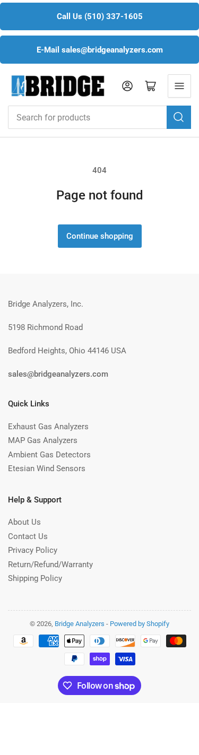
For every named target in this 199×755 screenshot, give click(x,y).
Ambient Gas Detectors (49, 454)
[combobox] (99, 117)
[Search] (179, 117)
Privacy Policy (32, 550)
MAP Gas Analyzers (42, 440)
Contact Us (28, 536)
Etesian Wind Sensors (46, 468)
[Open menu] (179, 86)
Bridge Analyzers (80, 624)
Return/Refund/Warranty (50, 564)
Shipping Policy (35, 578)
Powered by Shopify (139, 624)
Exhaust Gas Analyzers (48, 426)
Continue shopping (99, 236)
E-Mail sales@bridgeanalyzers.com (100, 50)
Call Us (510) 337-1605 (100, 16)
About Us (24, 522)
